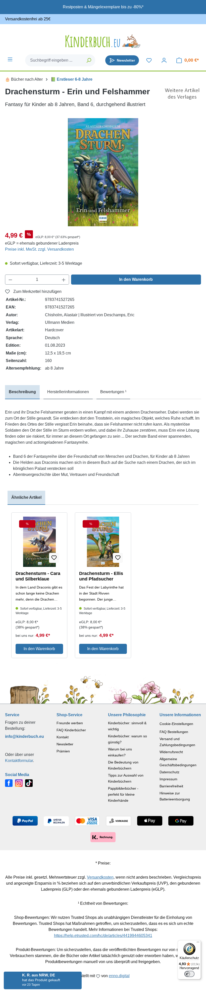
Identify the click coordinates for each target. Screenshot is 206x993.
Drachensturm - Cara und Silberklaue (38, 576)
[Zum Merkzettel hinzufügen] (54, 558)
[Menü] (10, 59)
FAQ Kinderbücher (71, 730)
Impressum (168, 779)
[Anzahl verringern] (10, 280)
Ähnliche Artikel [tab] (26, 497)
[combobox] (54, 60)
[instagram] (19, 783)
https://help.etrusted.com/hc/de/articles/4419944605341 (103, 935)
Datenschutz (169, 772)
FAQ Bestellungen (174, 732)
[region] (103, 172)
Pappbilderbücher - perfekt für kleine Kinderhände (123, 794)
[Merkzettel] (149, 60)
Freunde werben (70, 723)
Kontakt (63, 737)
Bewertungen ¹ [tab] (113, 392)
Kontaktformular (19, 760)
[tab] (22, 392)
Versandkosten (100, 877)
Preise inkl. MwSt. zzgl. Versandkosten (39, 249)
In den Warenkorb (136, 279)
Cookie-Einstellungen (176, 724)
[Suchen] (89, 60)
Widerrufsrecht (171, 752)
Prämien (63, 751)
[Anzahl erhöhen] (64, 280)
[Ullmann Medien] (182, 97)
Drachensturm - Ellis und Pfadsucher (101, 576)
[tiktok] (29, 783)
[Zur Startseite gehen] (103, 41)
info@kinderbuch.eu (24, 736)
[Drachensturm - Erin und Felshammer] (103, 172)
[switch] (189, 974)
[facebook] (9, 783)
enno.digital (119, 976)
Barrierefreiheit (171, 786)
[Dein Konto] (164, 60)
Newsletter (65, 744)
